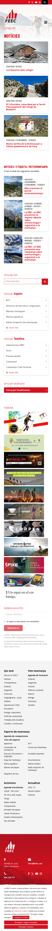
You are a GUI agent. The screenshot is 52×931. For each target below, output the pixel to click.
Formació (32, 701)
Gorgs (6, 798)
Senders (31, 705)
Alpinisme (8, 743)
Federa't (31, 679)
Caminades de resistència (10, 748)
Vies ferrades (9, 821)
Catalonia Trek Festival (18, 367)
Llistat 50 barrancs (12, 813)
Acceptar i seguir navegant (26, 922)
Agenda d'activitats (13, 787)
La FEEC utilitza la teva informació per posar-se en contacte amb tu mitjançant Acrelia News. (24, 636)
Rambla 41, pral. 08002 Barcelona (11, 865)
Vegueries (8, 690)
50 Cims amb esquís (12, 795)
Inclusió (31, 686)
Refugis (31, 697)
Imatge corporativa (12, 712)
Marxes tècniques (15, 311)
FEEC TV (31, 787)
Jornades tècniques (12, 809)
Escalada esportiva (36, 753)
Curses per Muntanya (37, 747)
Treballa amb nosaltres (14, 720)
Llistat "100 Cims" (11, 791)
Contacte (32, 884)
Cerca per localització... (18, 390)
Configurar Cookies (21, 917)
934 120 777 (9, 877)
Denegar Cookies (26, 927)
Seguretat (32, 682)
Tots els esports (12, 739)
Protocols (8, 694)
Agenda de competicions (16, 736)
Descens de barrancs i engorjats (23, 305)
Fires (8, 350)
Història (7, 679)
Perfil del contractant (13, 716)
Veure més (13, 327)
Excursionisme (34, 760)
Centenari (11, 361)
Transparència (10, 682)
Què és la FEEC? (11, 675)
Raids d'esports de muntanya (21, 322)
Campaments (10, 806)
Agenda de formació (38, 675)
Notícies (31, 795)
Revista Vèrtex (34, 791)
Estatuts (7, 686)
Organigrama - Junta (12, 697)
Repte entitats (10, 802)
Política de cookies (20, 911)
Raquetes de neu (11, 773)
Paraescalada (13, 356)
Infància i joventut (35, 690)
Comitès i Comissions (13, 723)
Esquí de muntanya (12, 760)
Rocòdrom (8, 708)
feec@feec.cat (35, 863)
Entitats (7, 701)
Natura (31, 694)
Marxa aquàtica (14, 316)
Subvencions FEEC (15, 345)
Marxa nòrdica (34, 763)
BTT (8, 300)
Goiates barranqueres (13, 817)
